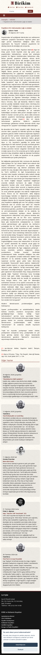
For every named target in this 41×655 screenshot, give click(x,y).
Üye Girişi (20, 7)
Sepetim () (29, 7)
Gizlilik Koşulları (7, 625)
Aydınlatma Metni (7, 616)
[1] (2, 348)
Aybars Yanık (13, 31)
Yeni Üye (12, 7)
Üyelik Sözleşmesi (7, 620)
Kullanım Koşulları (7, 623)
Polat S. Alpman (8, 511)
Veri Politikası (6, 618)
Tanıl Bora (6, 377)
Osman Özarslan (8, 459)
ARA (30, 11)
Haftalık (12, 20)
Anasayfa (4, 20)
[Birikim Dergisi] (20, 3)
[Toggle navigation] (4, 15)
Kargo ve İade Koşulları (9, 627)
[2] (24, 119)
